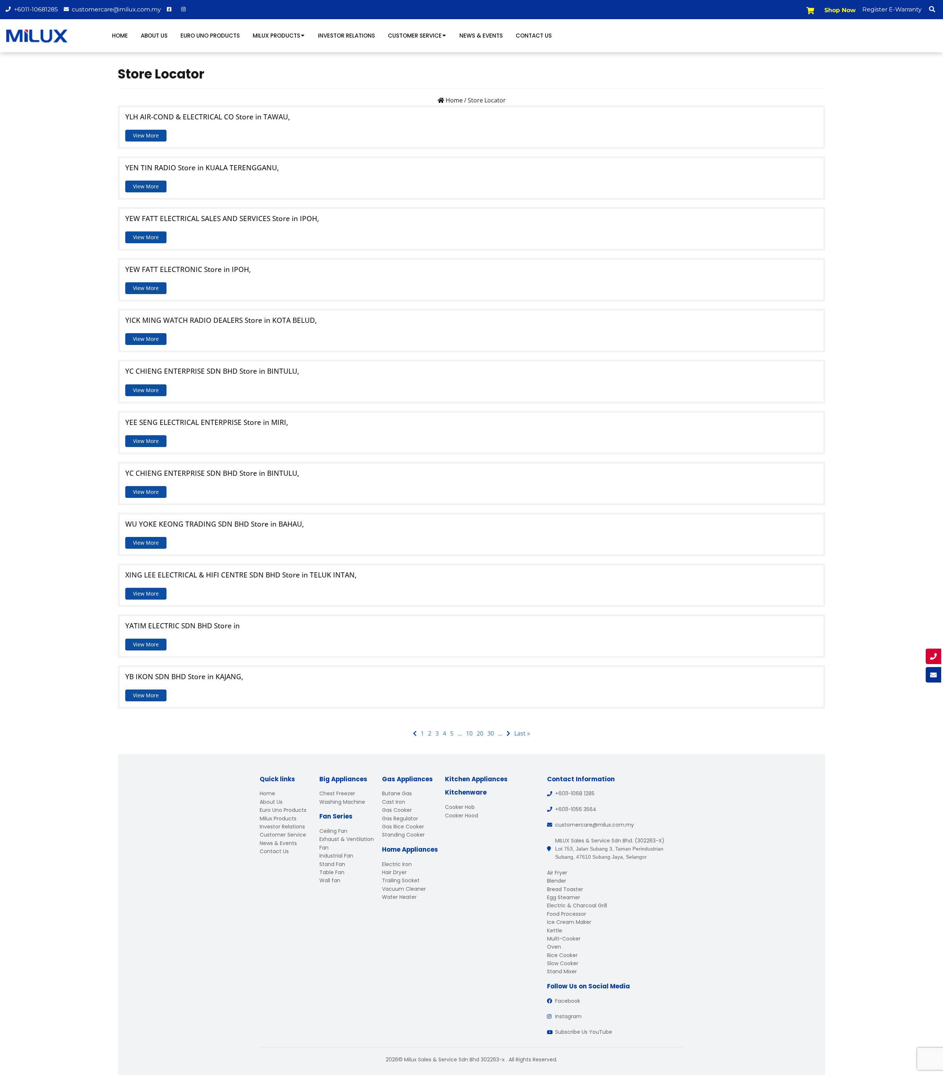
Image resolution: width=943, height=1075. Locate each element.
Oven (554, 946)
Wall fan (329, 880)
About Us (154, 35)
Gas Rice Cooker (403, 826)
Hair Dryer (394, 872)
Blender (556, 880)
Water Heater (399, 897)
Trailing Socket (401, 880)
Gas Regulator (400, 818)
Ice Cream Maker (569, 922)
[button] (931, 9)
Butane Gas (397, 793)
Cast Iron (393, 802)
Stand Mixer (562, 971)
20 (480, 733)
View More (146, 135)
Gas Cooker (397, 810)
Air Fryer (557, 872)
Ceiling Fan (333, 831)
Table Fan (331, 872)
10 (469, 733)
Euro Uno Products (210, 35)
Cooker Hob (460, 807)
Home (120, 35)
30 (490, 733)
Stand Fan (332, 864)
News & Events (481, 35)
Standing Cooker (403, 834)
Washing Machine (342, 802)
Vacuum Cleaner (404, 889)
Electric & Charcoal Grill (577, 905)
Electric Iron (397, 864)
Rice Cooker (562, 955)
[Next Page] (508, 733)
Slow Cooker (562, 963)
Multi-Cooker (564, 938)
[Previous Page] (415, 733)
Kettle (554, 930)
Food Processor (566, 914)
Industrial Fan (336, 855)
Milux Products (276, 35)
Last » (522, 733)
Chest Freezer (337, 793)
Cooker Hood (461, 815)
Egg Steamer (563, 897)
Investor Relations (346, 35)
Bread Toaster (565, 889)
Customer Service (415, 35)
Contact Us (534, 35)
